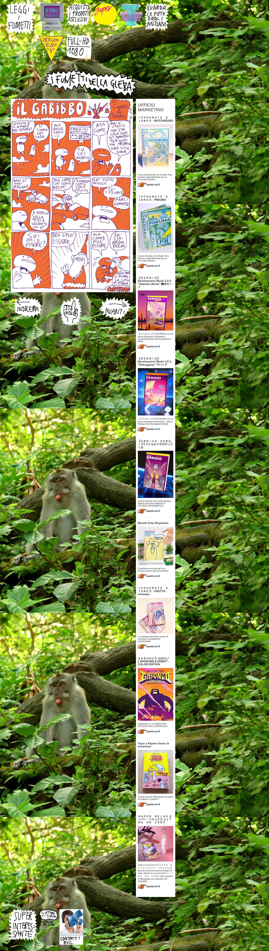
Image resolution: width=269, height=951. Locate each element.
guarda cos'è (153, 185)
